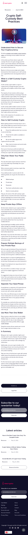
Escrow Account (5, 510)
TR (8, 532)
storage (7, 323)
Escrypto (13, 363)
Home (16, 502)
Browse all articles (14, 467)
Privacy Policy (4, 515)
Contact (17, 507)
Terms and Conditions (20, 515)
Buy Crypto (4, 507)
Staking (3, 505)
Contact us (14, 385)
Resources (8, 10)
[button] (25, 2)
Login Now (14, 390)
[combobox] (8, 532)
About (16, 505)
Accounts (17, 512)
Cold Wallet (4, 502)
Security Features (5, 512)
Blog (16, 510)
